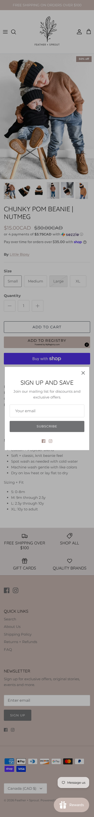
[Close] (83, 373)
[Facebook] (43, 441)
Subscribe (47, 426)
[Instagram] (50, 441)
